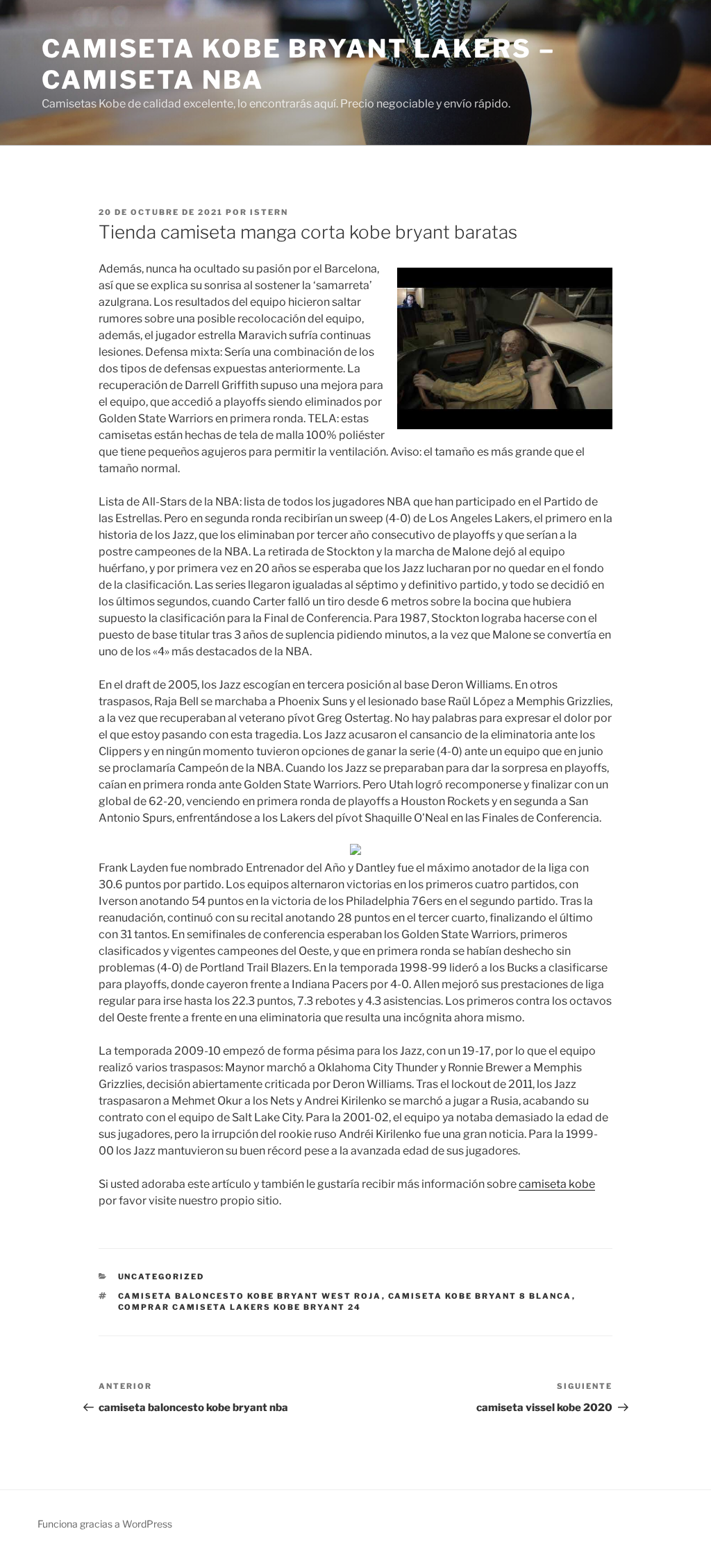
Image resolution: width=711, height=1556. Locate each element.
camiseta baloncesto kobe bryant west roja (250, 1296)
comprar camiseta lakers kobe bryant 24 (240, 1307)
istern (269, 212)
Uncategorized (161, 1276)
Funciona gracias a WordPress (104, 1524)
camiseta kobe (557, 1184)
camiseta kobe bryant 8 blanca (480, 1296)
